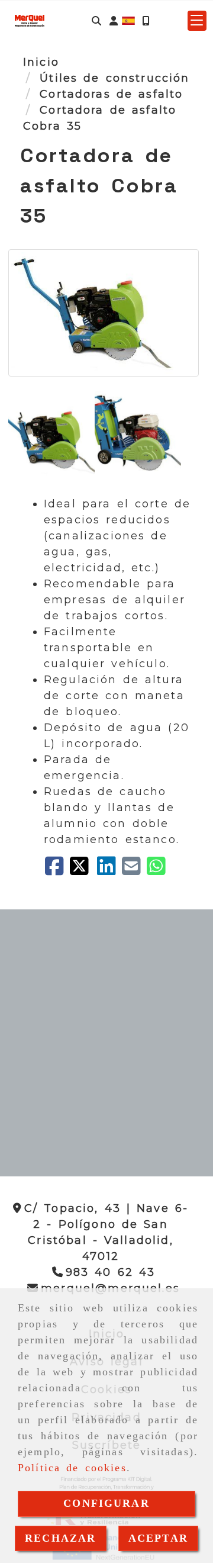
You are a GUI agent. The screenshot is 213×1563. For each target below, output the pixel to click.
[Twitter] (83, 870)
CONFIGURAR (106, 1503)
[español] (128, 20)
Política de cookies (72, 1468)
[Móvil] (145, 21)
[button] (113, 21)
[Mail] (134, 870)
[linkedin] (109, 870)
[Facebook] (57, 870)
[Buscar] (96, 21)
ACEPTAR (158, 1538)
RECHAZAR (60, 1538)
